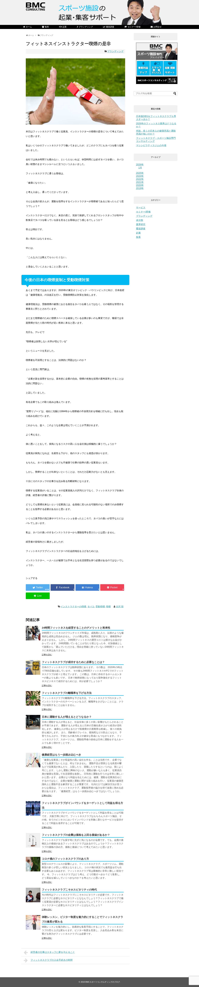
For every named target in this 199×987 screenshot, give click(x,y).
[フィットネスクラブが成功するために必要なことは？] (33, 667)
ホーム (29, 27)
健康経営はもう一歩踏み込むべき (61, 754)
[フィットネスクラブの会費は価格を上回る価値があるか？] (33, 840)
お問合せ (157, 27)
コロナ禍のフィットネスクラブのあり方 (65, 858)
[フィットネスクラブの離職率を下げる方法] (33, 698)
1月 (140, 167)
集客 (47, 27)
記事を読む (47, 654)
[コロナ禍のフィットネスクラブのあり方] (33, 864)
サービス (140, 207)
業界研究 (140, 224)
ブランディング (86, 27)
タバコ (90, 606)
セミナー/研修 (134, 27)
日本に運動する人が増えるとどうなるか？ (67, 716)
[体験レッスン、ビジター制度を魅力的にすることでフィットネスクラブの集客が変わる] (33, 922)
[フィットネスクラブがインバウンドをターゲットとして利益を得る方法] (33, 808)
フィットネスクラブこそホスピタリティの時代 (69, 889)
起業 (64, 27)
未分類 (139, 220)
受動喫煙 (100, 606)
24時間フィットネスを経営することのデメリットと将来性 (76, 627)
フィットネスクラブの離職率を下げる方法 (67, 692)
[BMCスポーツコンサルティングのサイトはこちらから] (156, 83)
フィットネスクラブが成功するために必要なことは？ (73, 662)
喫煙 (108, 606)
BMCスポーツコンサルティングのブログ (102, 982)
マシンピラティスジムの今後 (151, 145)
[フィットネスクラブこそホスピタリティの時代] (33, 895)
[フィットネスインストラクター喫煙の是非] (87, 587)
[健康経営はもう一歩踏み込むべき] (33, 760)
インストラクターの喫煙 (73, 606)
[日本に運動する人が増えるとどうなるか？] (33, 722)
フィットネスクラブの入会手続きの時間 (52, 960)
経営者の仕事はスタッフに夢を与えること (53, 952)
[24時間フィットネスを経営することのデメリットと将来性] (33, 633)
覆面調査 (110, 27)
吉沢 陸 (120, 606)
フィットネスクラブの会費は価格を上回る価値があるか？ (76, 834)
